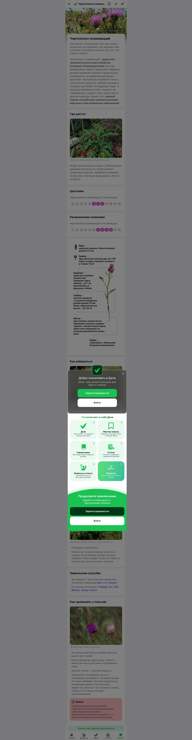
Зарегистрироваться (97, 393)
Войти (97, 402)
